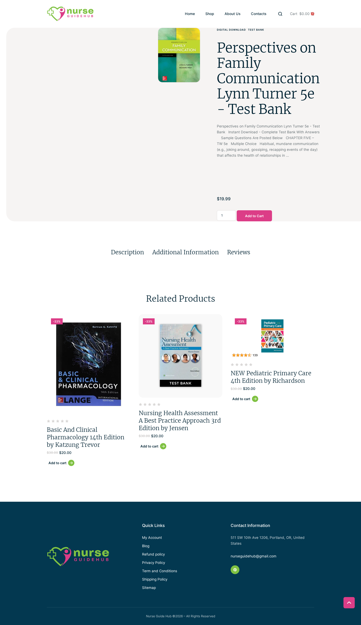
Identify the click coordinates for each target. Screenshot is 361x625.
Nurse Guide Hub (159, 616)
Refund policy (153, 554)
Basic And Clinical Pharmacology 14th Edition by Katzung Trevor (85, 437)
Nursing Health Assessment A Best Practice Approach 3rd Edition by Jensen (180, 420)
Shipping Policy (154, 579)
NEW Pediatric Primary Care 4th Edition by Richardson (271, 376)
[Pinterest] (235, 569)
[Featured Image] (88, 364)
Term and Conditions (159, 571)
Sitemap (149, 588)
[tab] (127, 252)
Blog (145, 546)
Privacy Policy (153, 563)
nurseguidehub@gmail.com (253, 556)
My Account (152, 538)
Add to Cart (254, 216)
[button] (280, 13)
